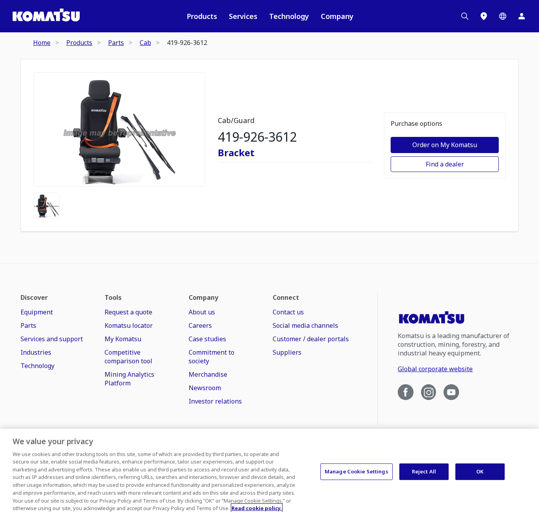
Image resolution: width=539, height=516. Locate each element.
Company (337, 16)
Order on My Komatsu (444, 144)
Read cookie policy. (257, 507)
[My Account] (521, 16)
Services (243, 16)
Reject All (424, 471)
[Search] (465, 16)
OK (479, 471)
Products (202, 16)
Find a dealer (445, 164)
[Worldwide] (502, 16)
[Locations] (483, 16)
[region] (269, 472)
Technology (289, 16)
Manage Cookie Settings (356, 471)
